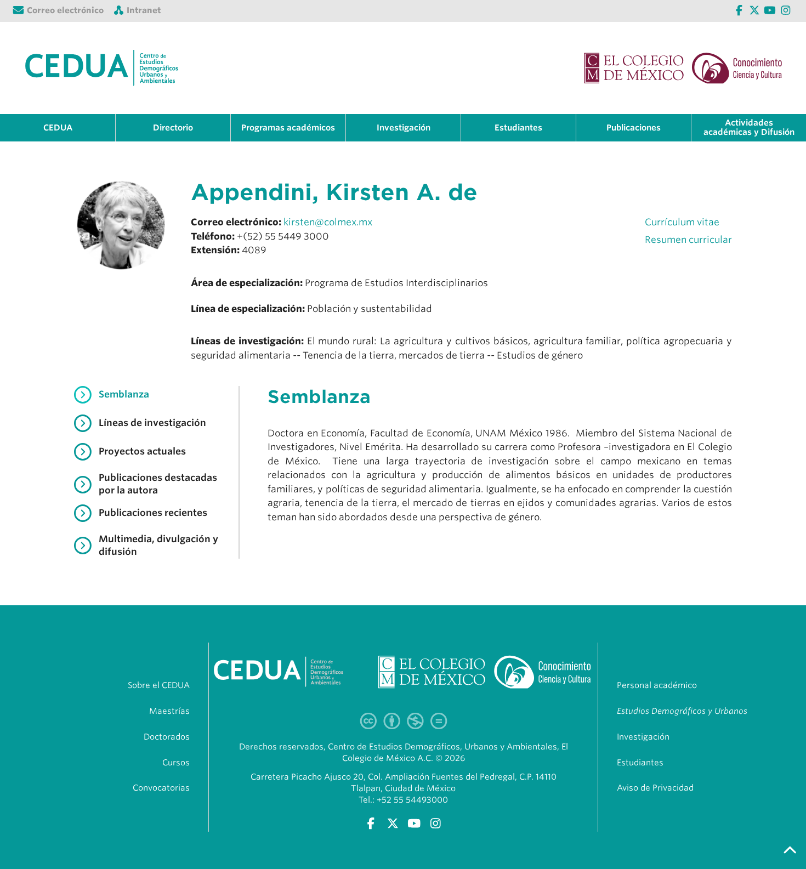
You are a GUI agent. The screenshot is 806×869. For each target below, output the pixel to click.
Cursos (176, 763)
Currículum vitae (682, 222)
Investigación (643, 737)
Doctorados (167, 737)
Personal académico (657, 685)
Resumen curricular (688, 239)
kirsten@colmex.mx (327, 222)
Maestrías (169, 711)
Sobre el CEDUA (159, 685)
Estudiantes (640, 763)
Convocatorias (161, 788)
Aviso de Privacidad (655, 788)
